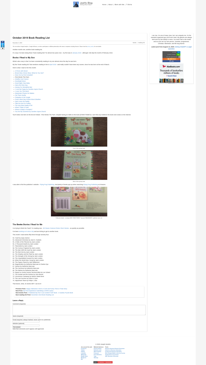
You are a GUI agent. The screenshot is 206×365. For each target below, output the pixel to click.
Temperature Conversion (112, 354)
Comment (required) (19, 304)
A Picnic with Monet (21, 71)
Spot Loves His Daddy (22, 101)
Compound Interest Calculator (113, 351)
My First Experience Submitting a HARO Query (38, 291)
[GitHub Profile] (171, 52)
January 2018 (76, 53)
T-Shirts (129, 4)
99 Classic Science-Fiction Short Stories (56, 228)
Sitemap (96, 357)
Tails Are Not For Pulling (22, 103)
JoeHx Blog (86, 2)
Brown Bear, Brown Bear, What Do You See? (29, 73)
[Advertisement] (103, 19)
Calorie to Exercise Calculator (113, 350)
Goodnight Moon (20, 81)
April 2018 (53, 64)
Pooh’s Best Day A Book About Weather (28, 99)
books (134, 42)
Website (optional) (18, 323)
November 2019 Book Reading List (42, 295)
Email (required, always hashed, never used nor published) (31, 320)
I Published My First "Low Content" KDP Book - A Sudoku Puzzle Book (50, 293)
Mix (82, 359)
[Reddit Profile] (171, 54)
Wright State (84, 356)
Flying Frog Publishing (47, 184)
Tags (95, 356)
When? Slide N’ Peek (22, 107)
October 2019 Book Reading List (31, 37)
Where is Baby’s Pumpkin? (23, 109)
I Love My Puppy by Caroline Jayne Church (29, 89)
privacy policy (90, 46)
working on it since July (26, 231)
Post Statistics (98, 354)
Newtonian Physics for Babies (24, 93)
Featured (96, 353)
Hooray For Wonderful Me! (23, 87)
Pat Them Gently (20, 95)
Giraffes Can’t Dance (21, 79)
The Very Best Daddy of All (23, 105)
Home (104, 4)
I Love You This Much (22, 91)
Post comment (16, 327)
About (110, 4)
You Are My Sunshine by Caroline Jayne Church (30, 111)
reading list (141, 42)
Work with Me (119, 4)
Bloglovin (83, 357)
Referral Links (97, 350)
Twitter (83, 350)
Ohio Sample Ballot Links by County (115, 353)
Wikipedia (83, 354)
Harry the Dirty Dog (21, 85)
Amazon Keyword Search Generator (115, 348)
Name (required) (18, 316)
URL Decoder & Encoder (111, 356)
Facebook (83, 348)
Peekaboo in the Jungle (22, 97)
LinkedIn (83, 353)
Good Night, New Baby (22, 83)
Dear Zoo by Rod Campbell (24, 75)
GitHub (83, 351)
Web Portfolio (97, 351)
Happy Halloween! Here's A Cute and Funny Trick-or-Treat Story (46, 289)
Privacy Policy (97, 348)
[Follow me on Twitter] (171, 57)
